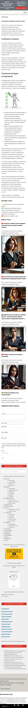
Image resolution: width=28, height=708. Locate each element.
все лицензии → (5, 596)
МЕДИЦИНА (6, 487)
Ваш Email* (4, 423)
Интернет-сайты (12, 519)
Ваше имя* (4, 426)
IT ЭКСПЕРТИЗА (7, 512)
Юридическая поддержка (14, 466)
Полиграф (11, 496)
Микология (11, 483)
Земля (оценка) (12, 511)
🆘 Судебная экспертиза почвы (9, 216)
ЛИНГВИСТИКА (7, 532)
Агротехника (11, 480)
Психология (11, 493)
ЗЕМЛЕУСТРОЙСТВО (8, 506)
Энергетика (11, 527)
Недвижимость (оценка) (14, 509)
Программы (11, 516)
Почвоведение (4, 17)
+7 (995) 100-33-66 (21, 4)
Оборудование (12, 524)
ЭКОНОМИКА (7, 533)
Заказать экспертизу (21, 8)
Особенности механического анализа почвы (12, 197)
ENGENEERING (7, 522)
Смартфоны (11, 517)
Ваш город (4, 438)
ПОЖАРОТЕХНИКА (8, 530)
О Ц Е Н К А (6, 508)
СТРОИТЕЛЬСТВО (8, 504)
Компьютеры (12, 514)
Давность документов (14, 501)
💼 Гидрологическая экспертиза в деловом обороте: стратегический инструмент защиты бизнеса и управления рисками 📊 (13, 316)
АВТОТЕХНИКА (7, 529)
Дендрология (12, 485)
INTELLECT (6, 537)
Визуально (3, 413)
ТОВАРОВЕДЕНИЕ (8, 535)
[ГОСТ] (14, 587)
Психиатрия (11, 491)
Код (5, 413)
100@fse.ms (21, 5)
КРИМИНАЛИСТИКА (8, 498)
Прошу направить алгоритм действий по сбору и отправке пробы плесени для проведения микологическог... (15, 652)
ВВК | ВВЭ (11, 495)
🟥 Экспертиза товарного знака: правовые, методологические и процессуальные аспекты (13, 225)
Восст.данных (12, 521)
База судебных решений (18, 641)
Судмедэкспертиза (13, 490)
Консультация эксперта (14, 646)
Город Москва (5, 609)
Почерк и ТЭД (12, 500)
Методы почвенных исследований (10, 195)
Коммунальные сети (13, 525)
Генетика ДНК (12, 488)
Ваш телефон (4, 432)
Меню (25, 12)
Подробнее (3, 704)
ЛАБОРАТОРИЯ (7, 538)
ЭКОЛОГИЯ (6, 479)
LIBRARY (6, 540)
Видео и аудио (12, 503)
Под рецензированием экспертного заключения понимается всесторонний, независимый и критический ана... (15, 667)
